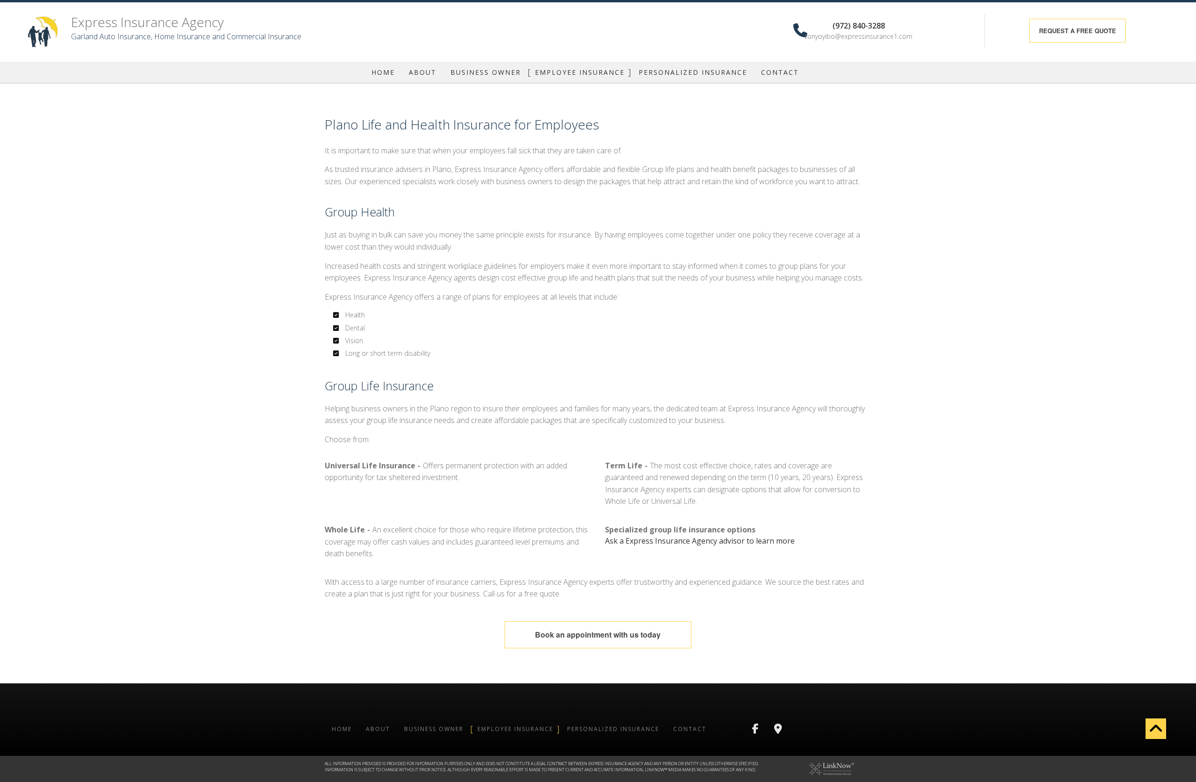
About (422, 72)
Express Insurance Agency (147, 22)
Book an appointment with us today (598, 634)
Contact (780, 72)
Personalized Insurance (693, 72)
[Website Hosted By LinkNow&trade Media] (832, 768)
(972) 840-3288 (859, 25)
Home (383, 72)
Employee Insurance (580, 72)
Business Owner (485, 72)
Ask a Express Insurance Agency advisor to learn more (700, 541)
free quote (1077, 30)
